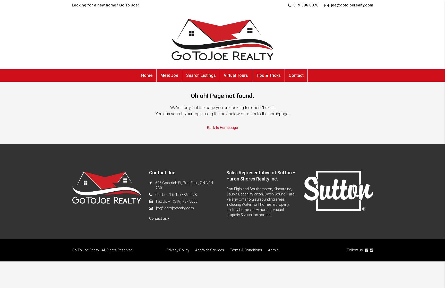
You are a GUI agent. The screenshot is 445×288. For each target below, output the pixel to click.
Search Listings (201, 75)
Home (146, 75)
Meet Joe (169, 75)
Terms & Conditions (246, 250)
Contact (296, 75)
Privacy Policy (177, 250)
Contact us (158, 218)
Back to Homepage (222, 128)
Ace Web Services (209, 250)
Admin (273, 250)
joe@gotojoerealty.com (175, 208)
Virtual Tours (236, 75)
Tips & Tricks (268, 75)
